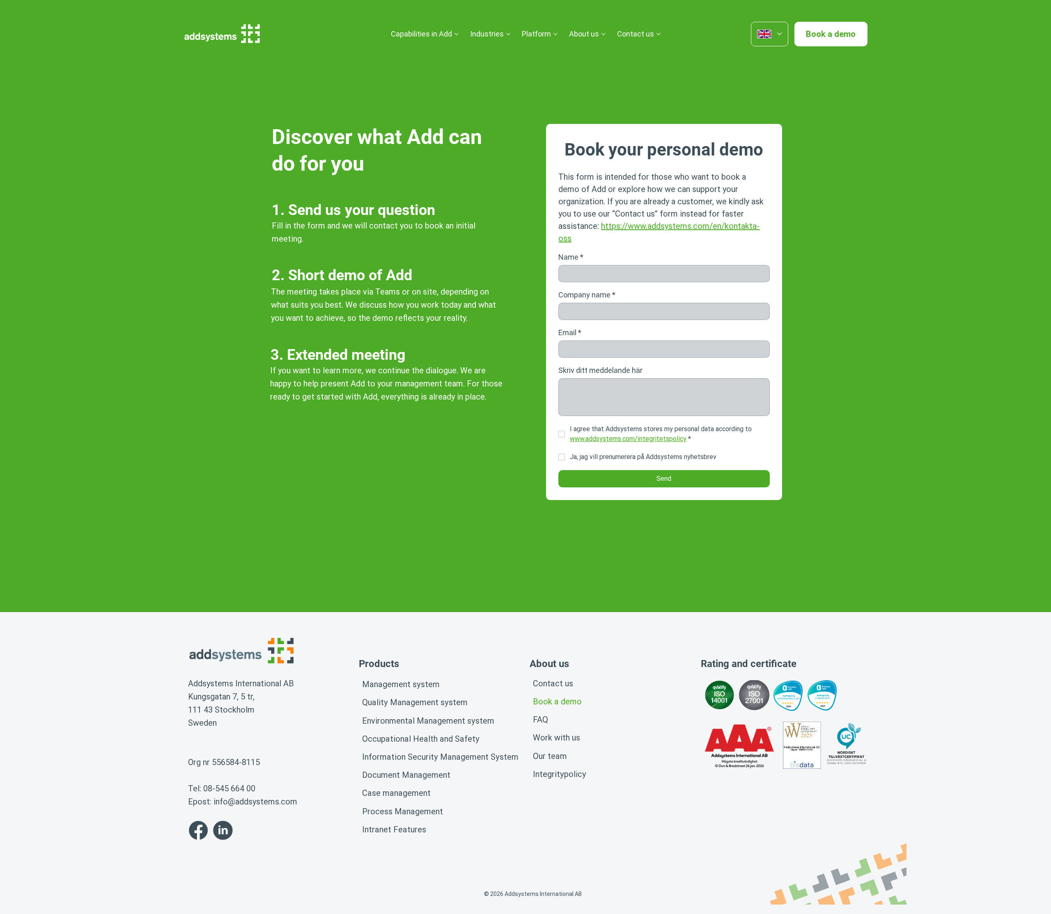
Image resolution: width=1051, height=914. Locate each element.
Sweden (202, 723)
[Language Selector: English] (769, 34)
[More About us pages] (603, 34)
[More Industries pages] (508, 34)
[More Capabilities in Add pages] (456, 34)
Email (569, 332)
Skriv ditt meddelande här (600, 370)
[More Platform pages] (555, 34)
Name (570, 257)
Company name (586, 294)
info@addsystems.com (255, 802)
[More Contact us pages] (658, 34)
